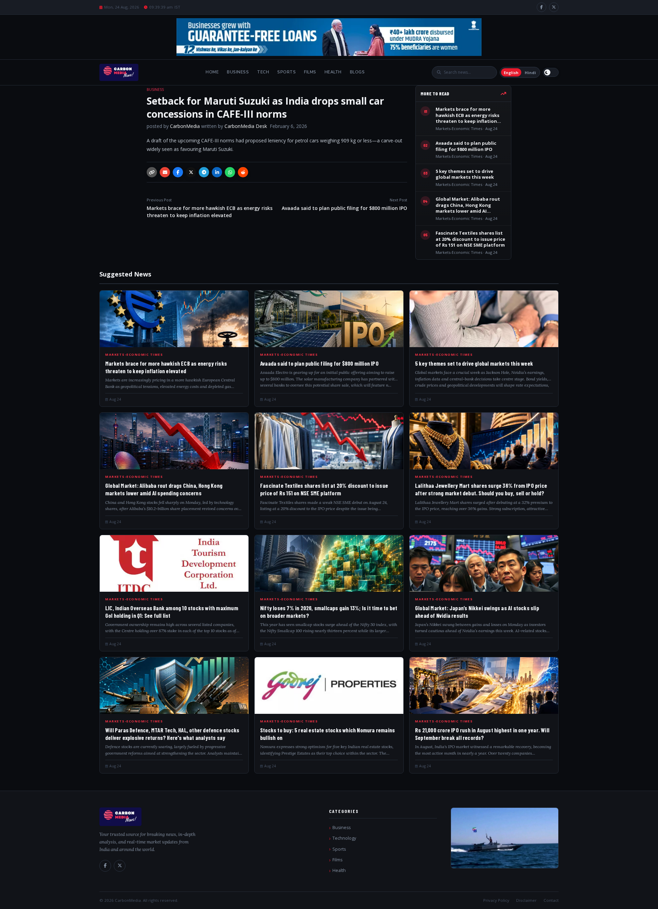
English (511, 72)
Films (310, 72)
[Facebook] (541, 7)
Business (238, 72)
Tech (263, 72)
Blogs (357, 72)
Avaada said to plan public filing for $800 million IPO (344, 204)
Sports (286, 72)
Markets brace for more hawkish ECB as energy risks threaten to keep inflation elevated (209, 208)
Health (333, 72)
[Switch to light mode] (551, 72)
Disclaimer (526, 900)
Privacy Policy (496, 900)
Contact (551, 900)
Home (212, 72)
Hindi (530, 72)
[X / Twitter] (554, 7)
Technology (344, 838)
